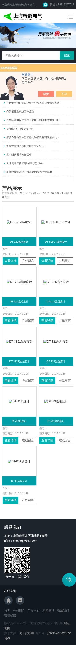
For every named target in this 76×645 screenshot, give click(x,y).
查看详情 (10, 260)
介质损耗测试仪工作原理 (20, 111)
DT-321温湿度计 (19, 241)
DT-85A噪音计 (19, 481)
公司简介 (19, 610)
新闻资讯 (48, 610)
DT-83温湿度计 (56, 421)
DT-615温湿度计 (56, 301)
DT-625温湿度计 (19, 301)
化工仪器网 (26, 633)
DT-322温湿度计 (56, 361)
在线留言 (28, 260)
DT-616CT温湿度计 (56, 241)
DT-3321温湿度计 (19, 361)
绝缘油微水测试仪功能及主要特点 (25, 146)
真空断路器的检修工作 (19, 154)
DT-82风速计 (19, 421)
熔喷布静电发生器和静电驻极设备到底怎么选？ (33, 137)
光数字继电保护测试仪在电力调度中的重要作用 (33, 120)
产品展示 (34, 193)
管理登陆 (10, 615)
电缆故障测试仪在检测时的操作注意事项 (29, 171)
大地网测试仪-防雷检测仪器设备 (24, 163)
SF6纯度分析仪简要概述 (20, 128)
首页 (22, 193)
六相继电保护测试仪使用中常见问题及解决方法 (33, 102)
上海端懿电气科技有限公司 (27, 4)
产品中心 (33, 610)
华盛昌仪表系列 (50, 193)
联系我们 (63, 610)
